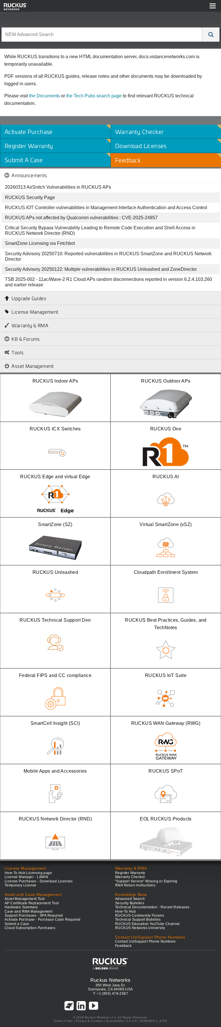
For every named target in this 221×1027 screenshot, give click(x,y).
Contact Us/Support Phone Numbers (145, 941)
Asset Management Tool (25, 899)
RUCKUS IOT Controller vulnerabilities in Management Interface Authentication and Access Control (106, 207)
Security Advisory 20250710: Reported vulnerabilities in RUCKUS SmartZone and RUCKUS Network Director (108, 256)
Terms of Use (63, 1020)
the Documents (44, 95)
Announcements (29, 175)
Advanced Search (130, 899)
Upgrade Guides (29, 298)
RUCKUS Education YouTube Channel (147, 924)
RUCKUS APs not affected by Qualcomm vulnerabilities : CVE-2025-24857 (81, 217)
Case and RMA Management (28, 911)
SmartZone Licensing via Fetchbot (40, 243)
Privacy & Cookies (89, 1020)
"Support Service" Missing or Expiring (146, 881)
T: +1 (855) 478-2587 (110, 994)
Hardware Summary (21, 907)
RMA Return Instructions (135, 885)
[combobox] (101, 34)
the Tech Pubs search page (94, 95)
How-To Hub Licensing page (28, 873)
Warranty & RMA (30, 325)
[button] (211, 34)
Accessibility (115, 1020)
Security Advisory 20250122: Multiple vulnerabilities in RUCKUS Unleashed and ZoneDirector (101, 269)
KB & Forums (26, 339)
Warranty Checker (130, 877)
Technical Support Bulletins (138, 920)
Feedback (123, 946)
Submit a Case (17, 924)
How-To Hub (125, 911)
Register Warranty (130, 873)
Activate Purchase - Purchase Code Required (43, 920)
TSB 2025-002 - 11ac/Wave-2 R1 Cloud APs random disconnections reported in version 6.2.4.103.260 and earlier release (108, 282)
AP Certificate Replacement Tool (32, 903)
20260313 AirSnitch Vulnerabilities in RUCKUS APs (58, 187)
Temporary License (21, 885)
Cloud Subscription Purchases (30, 928)
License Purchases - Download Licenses (39, 881)
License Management (35, 312)
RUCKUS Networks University (140, 928)
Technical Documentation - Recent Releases (152, 907)
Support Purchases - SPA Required (34, 915)
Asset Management (33, 366)
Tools (18, 352)
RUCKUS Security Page (30, 197)
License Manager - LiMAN (26, 877)
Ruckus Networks (110, 980)
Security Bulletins (129, 903)
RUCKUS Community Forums (139, 915)
